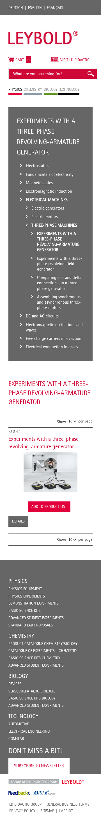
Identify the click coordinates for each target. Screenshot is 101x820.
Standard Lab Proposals (30, 625)
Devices (14, 684)
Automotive (18, 724)
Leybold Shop (73, 782)
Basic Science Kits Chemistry (34, 658)
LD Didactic (33, 782)
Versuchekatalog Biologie (31, 691)
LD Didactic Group (25, 804)
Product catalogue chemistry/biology (42, 643)
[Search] (90, 74)
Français (55, 7)
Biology (18, 676)
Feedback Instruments (19, 793)
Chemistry (21, 635)
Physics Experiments (26, 596)
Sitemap (47, 810)
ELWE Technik (44, 793)
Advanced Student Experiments (36, 617)
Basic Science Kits (24, 610)
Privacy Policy (22, 810)
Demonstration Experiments (33, 603)
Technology (23, 716)
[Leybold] (43, 17)
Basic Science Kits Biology (32, 698)
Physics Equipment (25, 589)
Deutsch (15, 7)
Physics (17, 581)
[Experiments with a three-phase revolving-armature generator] (50, 472)
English (35, 7)
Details (18, 521)
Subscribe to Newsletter (39, 765)
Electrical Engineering (29, 731)
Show (61, 421)
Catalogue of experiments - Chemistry (42, 650)
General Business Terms (68, 804)
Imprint (66, 810)
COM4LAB (16, 738)
